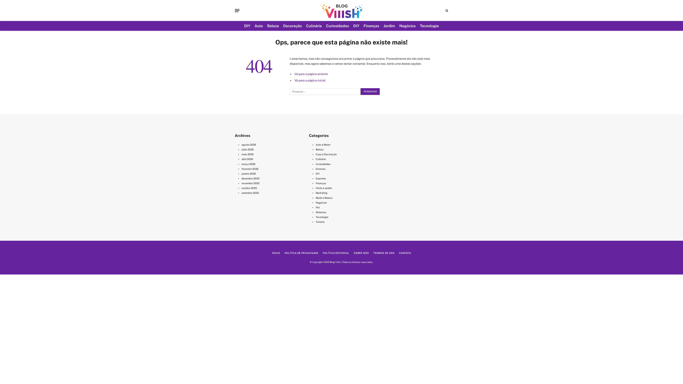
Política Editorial (336, 253)
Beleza (273, 26)
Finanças (371, 26)
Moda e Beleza (324, 197)
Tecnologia (429, 26)
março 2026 (248, 164)
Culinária (314, 26)
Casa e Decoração (326, 154)
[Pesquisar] (446, 11)
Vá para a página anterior (311, 74)
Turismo (320, 221)
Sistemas (321, 212)
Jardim (389, 26)
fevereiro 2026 (250, 168)
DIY (247, 26)
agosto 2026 (249, 144)
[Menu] (237, 11)
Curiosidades (337, 26)
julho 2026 (248, 149)
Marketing (321, 192)
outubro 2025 (249, 188)
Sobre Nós (361, 253)
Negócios (407, 26)
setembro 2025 (250, 192)
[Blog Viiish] (341, 10)
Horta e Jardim (324, 188)
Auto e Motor (323, 144)
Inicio (276, 253)
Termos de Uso (384, 253)
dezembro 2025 (251, 178)
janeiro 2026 (249, 173)
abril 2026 (247, 159)
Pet (318, 207)
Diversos (320, 168)
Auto (259, 26)
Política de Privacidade (301, 253)
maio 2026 (248, 154)
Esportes (321, 178)
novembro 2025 (251, 183)
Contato (405, 253)
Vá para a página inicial (309, 80)
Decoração (292, 26)
